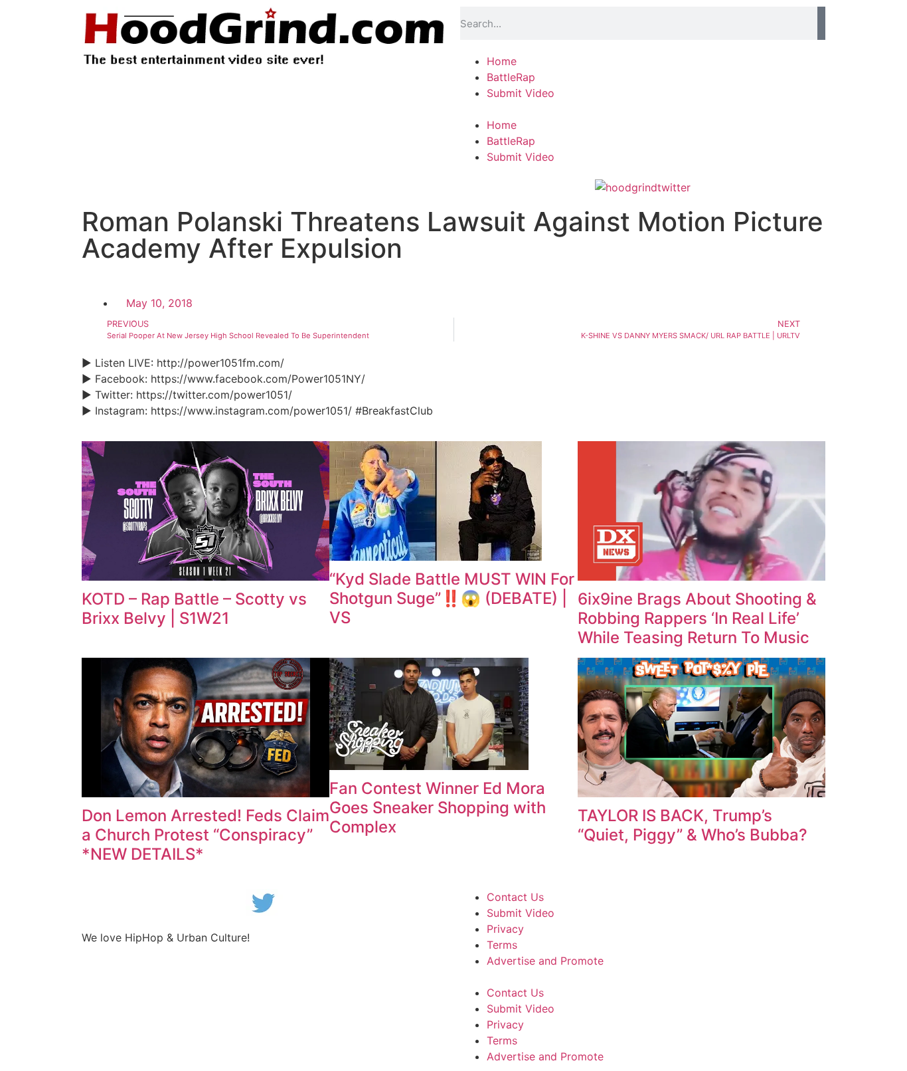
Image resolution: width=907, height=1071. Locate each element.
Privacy (505, 928)
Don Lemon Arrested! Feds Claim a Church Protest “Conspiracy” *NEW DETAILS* (205, 835)
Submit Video (520, 93)
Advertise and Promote (545, 960)
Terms (502, 944)
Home (502, 61)
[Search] (821, 23)
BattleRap (511, 77)
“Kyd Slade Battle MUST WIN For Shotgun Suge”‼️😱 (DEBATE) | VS (451, 598)
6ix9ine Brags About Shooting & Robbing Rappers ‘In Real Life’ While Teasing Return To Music (697, 618)
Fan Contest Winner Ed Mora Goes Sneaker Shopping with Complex (437, 807)
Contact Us (515, 897)
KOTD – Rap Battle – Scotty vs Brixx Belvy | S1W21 (194, 608)
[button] (642, 109)
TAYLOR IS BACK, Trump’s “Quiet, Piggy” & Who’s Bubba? (692, 825)
